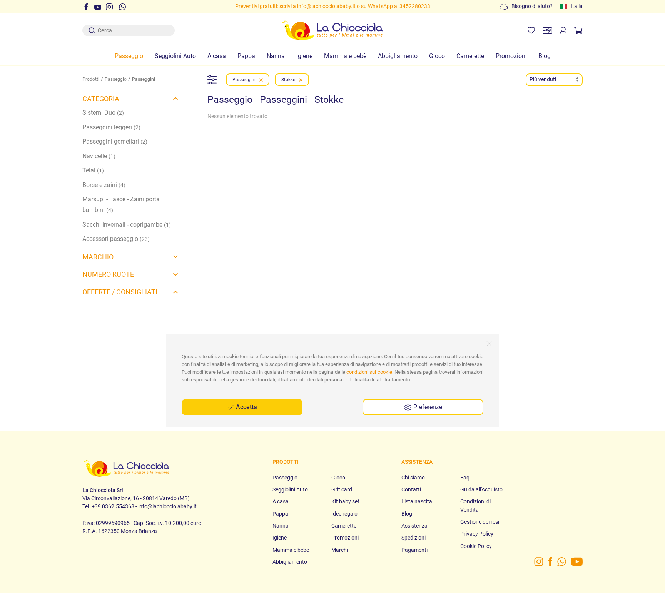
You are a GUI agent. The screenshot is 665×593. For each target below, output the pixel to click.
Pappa (246, 56)
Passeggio (129, 56)
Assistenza (414, 526)
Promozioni (511, 56)
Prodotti (90, 79)
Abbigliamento (398, 56)
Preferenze (427, 407)
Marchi (339, 550)
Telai (93, 170)
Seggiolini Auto (175, 56)
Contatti (411, 489)
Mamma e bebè (345, 56)
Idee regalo (344, 514)
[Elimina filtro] (261, 79)
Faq (465, 477)
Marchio (98, 257)
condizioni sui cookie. (369, 372)
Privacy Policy (476, 534)
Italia (577, 6)
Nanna (276, 56)
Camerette (470, 56)
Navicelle (98, 156)
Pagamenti (414, 550)
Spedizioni (413, 538)
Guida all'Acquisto (481, 489)
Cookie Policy (476, 546)
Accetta (245, 407)
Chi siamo (413, 477)
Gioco (437, 56)
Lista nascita (416, 501)
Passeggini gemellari (114, 141)
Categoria (100, 99)
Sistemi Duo (103, 112)
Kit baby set (345, 501)
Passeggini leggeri (111, 127)
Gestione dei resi (479, 522)
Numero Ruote (108, 274)
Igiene (304, 56)
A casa (216, 56)
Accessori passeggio (116, 238)
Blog (544, 56)
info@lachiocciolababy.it (326, 6)
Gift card (341, 489)
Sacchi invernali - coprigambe (126, 224)
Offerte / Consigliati (119, 292)
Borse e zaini (103, 185)
